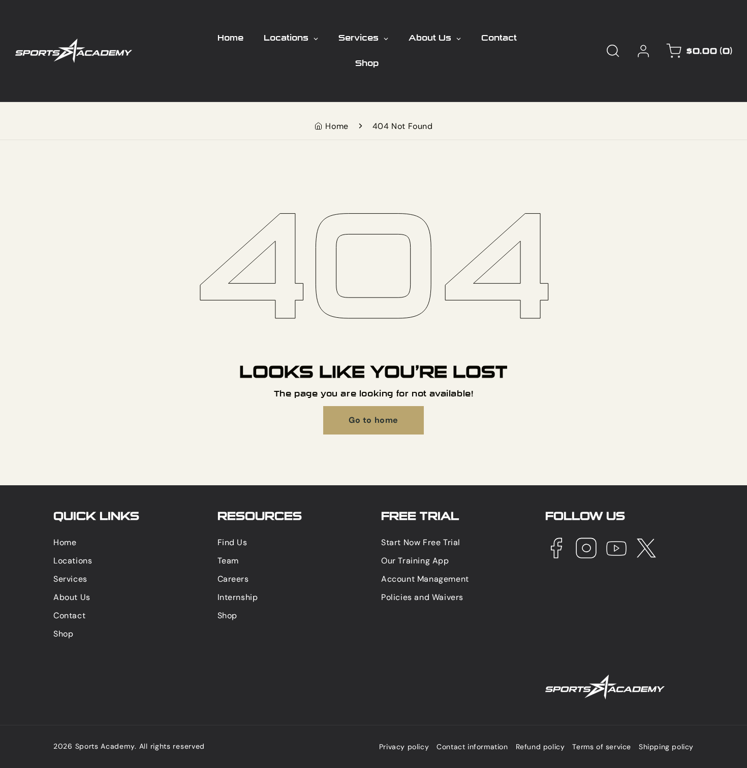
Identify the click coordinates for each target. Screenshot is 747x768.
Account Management (425, 579)
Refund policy (540, 747)
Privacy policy (404, 747)
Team (228, 560)
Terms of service (601, 747)
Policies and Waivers (422, 597)
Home (336, 126)
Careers (233, 579)
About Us (71, 597)
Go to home (373, 420)
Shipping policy (666, 747)
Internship (237, 597)
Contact (69, 615)
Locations (72, 560)
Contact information (472, 747)
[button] (613, 51)
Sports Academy (105, 746)
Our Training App (415, 560)
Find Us (232, 542)
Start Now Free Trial (420, 542)
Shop (63, 633)
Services (70, 579)
